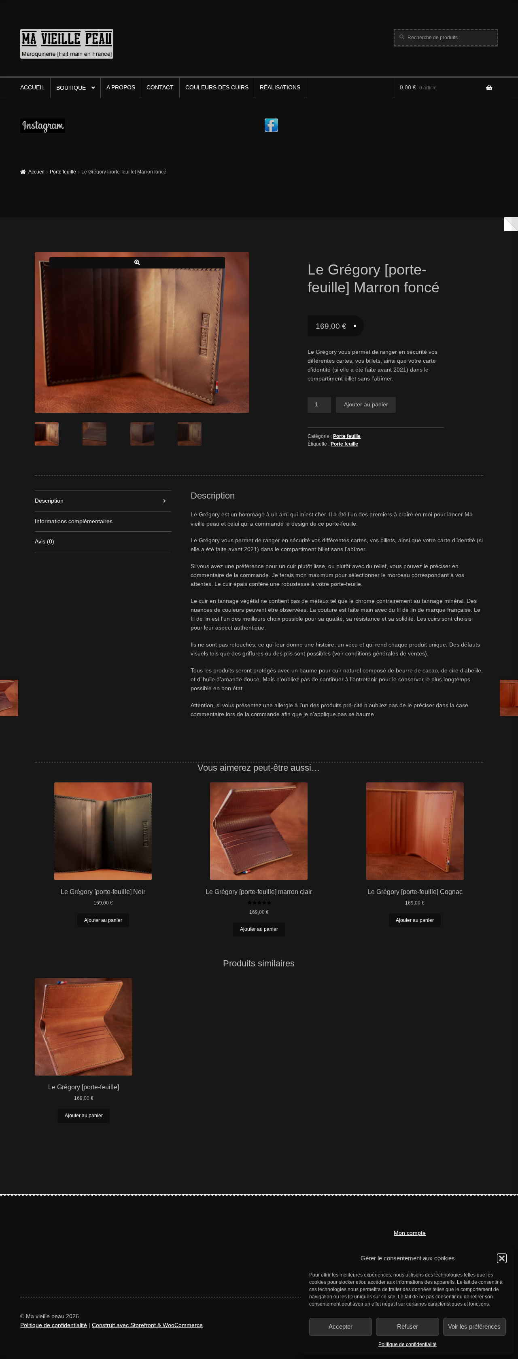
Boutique (71, 88)
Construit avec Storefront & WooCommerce (147, 1325)
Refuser (407, 1326)
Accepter (340, 1326)
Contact (160, 88)
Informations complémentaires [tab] (74, 521)
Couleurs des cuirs (216, 88)
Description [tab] (49, 501)
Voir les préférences (474, 1326)
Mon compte (410, 1233)
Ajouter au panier (366, 405)
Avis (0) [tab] (44, 542)
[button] (502, 1258)
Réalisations (280, 88)
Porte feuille (63, 172)
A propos (120, 88)
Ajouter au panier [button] (103, 920)
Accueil (32, 88)
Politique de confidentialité (407, 1344)
